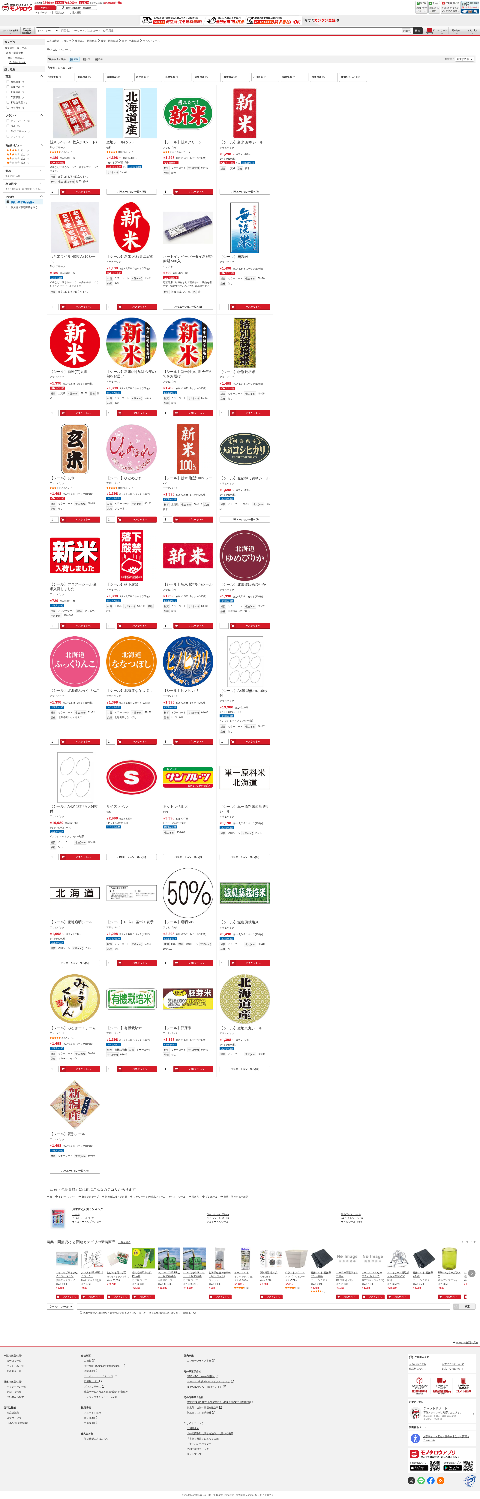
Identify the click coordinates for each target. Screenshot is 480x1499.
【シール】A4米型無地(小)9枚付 (244, 693)
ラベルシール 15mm (218, 1214)
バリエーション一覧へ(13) (131, 857)
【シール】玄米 (62, 478)
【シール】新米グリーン (182, 142)
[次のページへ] (472, 1273)
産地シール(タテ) (120, 142)
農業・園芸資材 (109, 40)
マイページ (41, 12)
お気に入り (472, 30)
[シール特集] (58, 1229)
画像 (76, 59)
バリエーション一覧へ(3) (245, 191)
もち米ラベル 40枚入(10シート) (73, 259)
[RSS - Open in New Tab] (440, 1483)
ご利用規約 (193, 1428)
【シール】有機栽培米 (124, 1028)
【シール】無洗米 (234, 257)
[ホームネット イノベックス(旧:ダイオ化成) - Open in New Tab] (245, 1259)
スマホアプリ (14, 1417)
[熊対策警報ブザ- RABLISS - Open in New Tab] (271, 1259)
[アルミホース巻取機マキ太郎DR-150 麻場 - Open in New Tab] (398, 1259)
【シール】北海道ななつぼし (129, 690)
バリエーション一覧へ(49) (131, 191)
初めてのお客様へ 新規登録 (78, 8)
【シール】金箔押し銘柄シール (244, 478)
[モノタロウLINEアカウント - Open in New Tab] (421, 1483)
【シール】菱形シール (67, 1134)
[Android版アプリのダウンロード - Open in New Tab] (459, 1466)
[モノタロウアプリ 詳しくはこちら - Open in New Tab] (442, 1454)
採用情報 (86, 1407)
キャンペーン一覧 (16, 1386)
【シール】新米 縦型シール (241, 142)
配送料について (417, 1368)
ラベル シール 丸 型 (83, 1218)
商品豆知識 (13, 1412)
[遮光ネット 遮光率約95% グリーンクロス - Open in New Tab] (424, 1259)
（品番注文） (27, 30)
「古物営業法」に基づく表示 (203, 1438)
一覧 (88, 59)
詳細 (406, 31)
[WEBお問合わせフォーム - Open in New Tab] (421, 7)
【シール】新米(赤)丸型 (69, 372)
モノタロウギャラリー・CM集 (100, 1396)
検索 (418, 30)
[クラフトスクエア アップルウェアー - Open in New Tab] (296, 1259)
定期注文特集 (14, 1391)
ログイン (45, 7)
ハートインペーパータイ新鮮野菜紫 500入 (188, 259)
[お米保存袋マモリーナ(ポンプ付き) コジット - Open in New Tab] (220, 1259)
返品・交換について (453, 1368)
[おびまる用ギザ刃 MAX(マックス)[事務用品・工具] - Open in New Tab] (118, 1259)
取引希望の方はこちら (96, 1438)
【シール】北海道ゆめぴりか (243, 585)
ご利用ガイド (421, 1357)
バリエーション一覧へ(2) (188, 306)
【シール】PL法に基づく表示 (130, 922)
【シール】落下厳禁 (122, 584)
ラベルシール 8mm (351, 1221)
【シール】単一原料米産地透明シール (244, 809)
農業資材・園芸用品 (86, 40)
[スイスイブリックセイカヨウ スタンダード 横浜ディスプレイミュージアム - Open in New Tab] (67, 1259)
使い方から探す (15, 1397)
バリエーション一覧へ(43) (245, 857)
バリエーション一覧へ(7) (188, 857)
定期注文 (59, 12)
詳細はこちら (190, 1312)
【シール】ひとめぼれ (124, 478)
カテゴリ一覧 (14, 1360)
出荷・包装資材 (130, 40)
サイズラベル (117, 806)
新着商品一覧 (14, 1371)
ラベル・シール (45, 30)
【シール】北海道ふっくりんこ (75, 690)
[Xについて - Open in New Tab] (411, 1483)
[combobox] (230, 31)
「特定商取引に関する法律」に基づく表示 (210, 1433)
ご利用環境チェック (198, 1449)
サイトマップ (194, 1454)
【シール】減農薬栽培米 (239, 922)
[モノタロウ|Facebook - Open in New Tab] (431, 1483)
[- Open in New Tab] (419, 1386)
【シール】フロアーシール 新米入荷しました (73, 586)
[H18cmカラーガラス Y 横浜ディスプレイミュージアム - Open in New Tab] (449, 1259)
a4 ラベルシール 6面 (352, 1218)
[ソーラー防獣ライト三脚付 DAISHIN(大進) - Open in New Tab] (347, 1259)
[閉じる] (149, 56)
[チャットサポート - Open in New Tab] (434, 7)
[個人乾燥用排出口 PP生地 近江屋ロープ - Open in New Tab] (143, 1259)
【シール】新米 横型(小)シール (187, 584)
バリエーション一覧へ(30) (245, 1069)
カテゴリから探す (10, 30)
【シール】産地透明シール (71, 922)
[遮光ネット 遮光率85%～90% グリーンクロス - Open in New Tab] (322, 1259)
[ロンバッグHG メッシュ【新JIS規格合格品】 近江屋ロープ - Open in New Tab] (194, 1259)
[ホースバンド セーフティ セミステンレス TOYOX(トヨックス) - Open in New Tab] (373, 1259)
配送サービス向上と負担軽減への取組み (106, 1391)
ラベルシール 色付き (218, 1218)
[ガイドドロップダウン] (450, 10)
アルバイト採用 (92, 1412)
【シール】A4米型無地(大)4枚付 (74, 808)
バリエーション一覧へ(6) (74, 1170)
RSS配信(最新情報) (17, 1423)
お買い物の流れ (417, 1364)
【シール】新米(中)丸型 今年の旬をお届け (187, 374)
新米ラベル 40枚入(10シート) (73, 142)
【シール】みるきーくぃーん (73, 1028)
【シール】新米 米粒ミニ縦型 (130, 256)
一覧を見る (124, 1242)
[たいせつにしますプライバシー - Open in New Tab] (470, 1481)
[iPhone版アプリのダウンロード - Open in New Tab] (425, 1466)
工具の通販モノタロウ (59, 40)
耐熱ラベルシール (351, 1214)
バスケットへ (83, 191)
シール (76, 1214)
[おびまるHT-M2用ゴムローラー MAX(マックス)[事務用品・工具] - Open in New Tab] (92, 1259)
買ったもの (457, 30)
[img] (17, 7)
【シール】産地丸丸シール (241, 1028)
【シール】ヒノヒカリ (181, 690)
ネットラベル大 (175, 806)
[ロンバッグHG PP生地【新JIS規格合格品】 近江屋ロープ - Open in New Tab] (169, 1259)
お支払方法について (453, 1364)
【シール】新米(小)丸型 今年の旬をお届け (131, 374)
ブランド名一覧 (15, 1366)
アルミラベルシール (218, 1221)
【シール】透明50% (179, 922)
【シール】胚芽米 (177, 1028)
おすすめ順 (463, 59)
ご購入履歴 (75, 12)
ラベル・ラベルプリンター (86, 1221)
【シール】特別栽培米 (237, 372)
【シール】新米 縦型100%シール (187, 480)
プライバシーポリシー (199, 1443)
